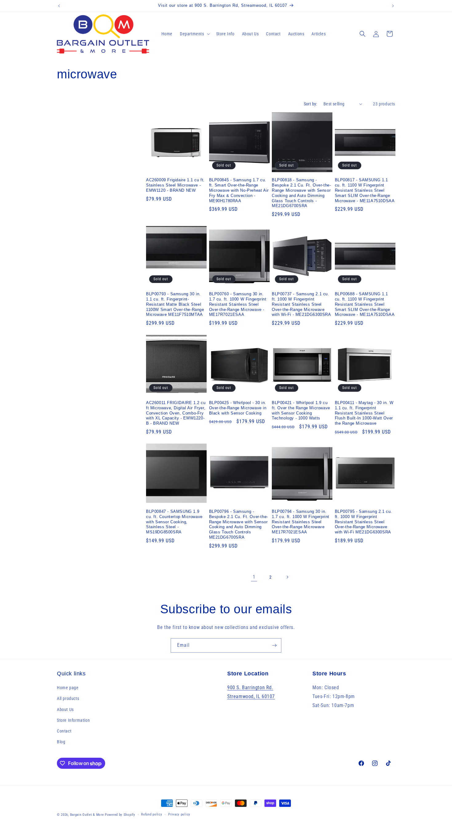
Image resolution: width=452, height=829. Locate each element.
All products (68, 698)
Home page (67, 687)
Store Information (73, 720)
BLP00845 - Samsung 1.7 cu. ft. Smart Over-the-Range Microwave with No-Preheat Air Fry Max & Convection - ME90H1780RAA (239, 190)
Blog (61, 741)
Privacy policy (179, 814)
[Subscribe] (274, 645)
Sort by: (310, 103)
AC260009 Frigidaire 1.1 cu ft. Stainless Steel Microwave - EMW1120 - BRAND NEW (175, 185)
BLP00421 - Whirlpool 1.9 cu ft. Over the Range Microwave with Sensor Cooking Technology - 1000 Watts (301, 410)
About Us (65, 709)
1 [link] (254, 577)
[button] (194, 33)
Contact (64, 731)
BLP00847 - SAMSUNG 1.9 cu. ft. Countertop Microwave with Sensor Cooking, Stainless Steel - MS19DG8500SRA (174, 522)
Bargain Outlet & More (87, 815)
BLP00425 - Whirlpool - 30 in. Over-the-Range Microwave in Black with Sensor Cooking (238, 407)
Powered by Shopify (120, 815)
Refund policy (151, 814)
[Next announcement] (393, 6)
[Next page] (287, 577)
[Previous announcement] (59, 6)
